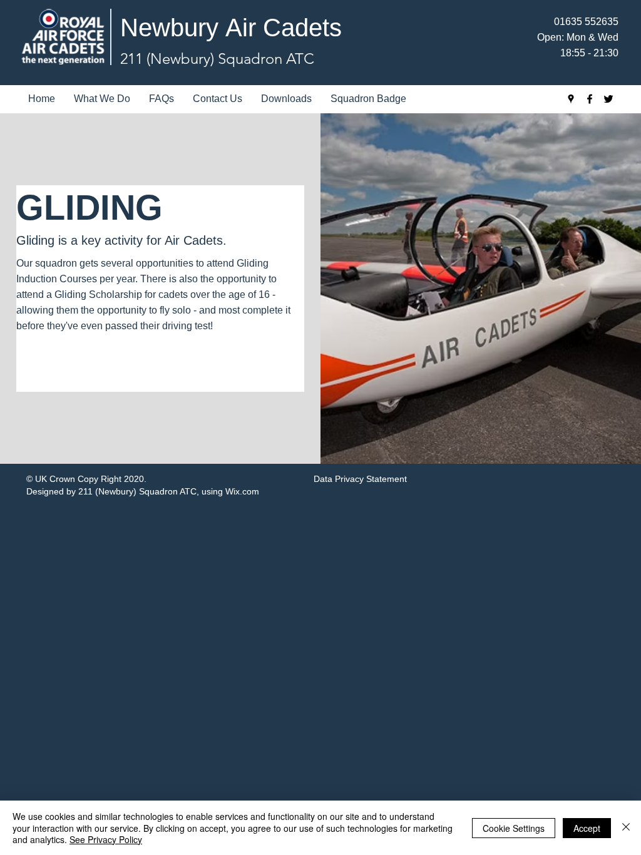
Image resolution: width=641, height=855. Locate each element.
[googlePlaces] (571, 99)
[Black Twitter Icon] (608, 99)
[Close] (625, 828)
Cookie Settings (514, 828)
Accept (586, 828)
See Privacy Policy (105, 839)
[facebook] (589, 99)
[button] (102, 99)
